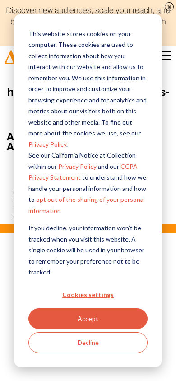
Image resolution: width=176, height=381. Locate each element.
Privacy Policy (47, 144)
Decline (88, 342)
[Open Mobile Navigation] (164, 57)
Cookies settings (88, 294)
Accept (88, 318)
